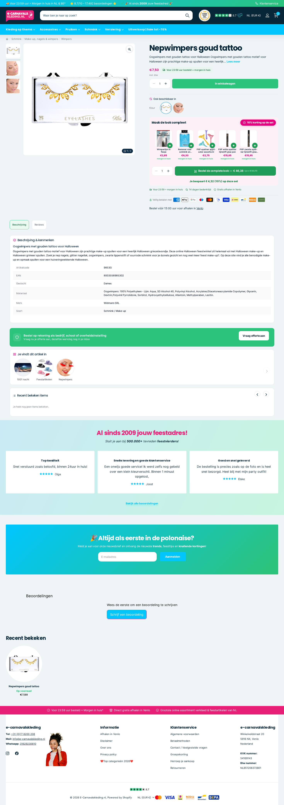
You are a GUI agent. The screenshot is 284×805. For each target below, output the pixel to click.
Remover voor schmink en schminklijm (184, 150)
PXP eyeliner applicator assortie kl (206, 150)
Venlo (199, 208)
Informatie (109, 727)
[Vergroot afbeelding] (129, 48)
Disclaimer (106, 740)
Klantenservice (183, 727)
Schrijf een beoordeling (126, 614)
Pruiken (71, 29)
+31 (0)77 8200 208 (23, 734)
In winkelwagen (225, 83)
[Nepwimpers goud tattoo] (166, 108)
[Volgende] (266, 394)
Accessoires (49, 29)
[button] (166, 83)
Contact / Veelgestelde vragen (188, 747)
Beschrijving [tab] (19, 224)
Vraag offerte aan (254, 335)
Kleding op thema (19, 29)
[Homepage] (7, 38)
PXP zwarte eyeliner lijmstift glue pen (248, 150)
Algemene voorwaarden (184, 734)
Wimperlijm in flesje (163, 150)
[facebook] (17, 753)
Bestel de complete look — (227, 171)
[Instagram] (7, 753)
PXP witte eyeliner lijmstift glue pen (227, 150)
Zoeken (187, 15)
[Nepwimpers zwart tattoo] (178, 108)
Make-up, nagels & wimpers (41, 38)
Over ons (105, 747)
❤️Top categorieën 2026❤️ (116, 761)
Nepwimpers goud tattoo (24, 686)
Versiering (113, 29)
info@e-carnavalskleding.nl (29, 738)
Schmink (91, 29)
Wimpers (66, 38)
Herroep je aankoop (182, 761)
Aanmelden (173, 556)
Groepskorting (179, 754)
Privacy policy (108, 754)
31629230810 (28, 743)
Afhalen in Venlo (110, 734)
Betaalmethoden (180, 740)
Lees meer (233, 61)
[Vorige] (257, 394)
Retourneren (178, 767)
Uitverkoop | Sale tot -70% (147, 29)
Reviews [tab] (39, 224)
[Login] (267, 15)
